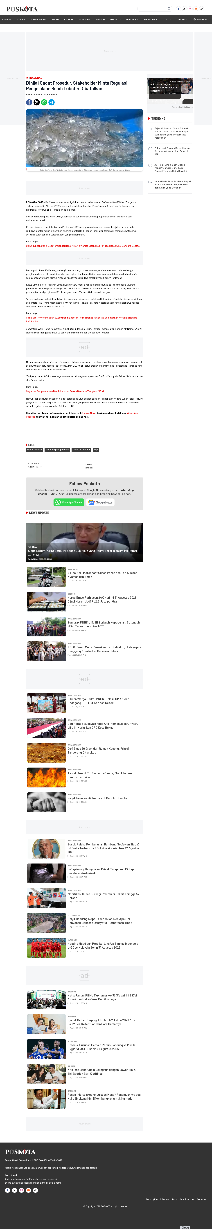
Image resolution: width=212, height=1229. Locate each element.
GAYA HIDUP (132, 19)
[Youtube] (195, 8)
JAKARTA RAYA (38, 19)
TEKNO (55, 19)
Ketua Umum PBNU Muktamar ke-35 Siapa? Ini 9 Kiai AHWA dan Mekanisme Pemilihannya (102, 997)
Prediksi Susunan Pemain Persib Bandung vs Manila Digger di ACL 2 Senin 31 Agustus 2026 (101, 1047)
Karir (182, 1199)
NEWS (20, 19)
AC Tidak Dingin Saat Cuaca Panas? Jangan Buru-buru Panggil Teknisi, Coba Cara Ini (170, 167)
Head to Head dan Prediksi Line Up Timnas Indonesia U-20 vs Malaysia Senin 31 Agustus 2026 (103, 945)
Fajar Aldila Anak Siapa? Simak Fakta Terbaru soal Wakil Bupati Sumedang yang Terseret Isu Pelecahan (171, 133)
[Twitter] (184, 8)
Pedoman (201, 1199)
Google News (89, 412)
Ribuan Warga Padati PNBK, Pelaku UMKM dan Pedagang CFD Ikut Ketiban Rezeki (98, 701)
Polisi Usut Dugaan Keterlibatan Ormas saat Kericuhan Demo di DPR (172, 151)
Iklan (174, 1199)
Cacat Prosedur (81, 449)
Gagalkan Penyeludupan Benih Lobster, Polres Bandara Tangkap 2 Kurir (65, 391)
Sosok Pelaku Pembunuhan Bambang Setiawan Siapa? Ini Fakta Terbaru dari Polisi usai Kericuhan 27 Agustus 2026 (104, 848)
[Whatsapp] (44, 102)
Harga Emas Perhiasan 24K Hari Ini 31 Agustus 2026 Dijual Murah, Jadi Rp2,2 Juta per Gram (102, 599)
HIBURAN (100, 19)
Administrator (34, 466)
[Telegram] (51, 102)
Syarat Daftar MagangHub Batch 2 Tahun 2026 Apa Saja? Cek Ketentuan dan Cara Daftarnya (101, 1022)
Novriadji (89, 467)
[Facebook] (178, 8)
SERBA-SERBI (151, 19)
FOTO (168, 19)
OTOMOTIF (115, 19)
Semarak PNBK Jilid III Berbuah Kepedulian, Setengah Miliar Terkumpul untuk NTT (104, 624)
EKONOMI (68, 19)
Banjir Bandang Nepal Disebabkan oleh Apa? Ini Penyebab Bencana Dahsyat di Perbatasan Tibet (100, 920)
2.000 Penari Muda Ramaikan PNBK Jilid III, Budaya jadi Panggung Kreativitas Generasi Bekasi (104, 649)
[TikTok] (201, 8)
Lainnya (181, 19)
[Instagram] (190, 8)
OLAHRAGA (84, 19)
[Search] (169, 9)
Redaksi (165, 1199)
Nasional (32, 547)
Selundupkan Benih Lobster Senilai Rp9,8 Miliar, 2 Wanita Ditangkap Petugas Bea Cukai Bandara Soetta (83, 245)
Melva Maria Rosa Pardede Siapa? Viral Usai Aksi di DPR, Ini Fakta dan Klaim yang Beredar (172, 184)
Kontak (190, 1199)
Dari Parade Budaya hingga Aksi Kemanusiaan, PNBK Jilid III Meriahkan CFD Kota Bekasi (103, 725)
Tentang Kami (152, 1199)
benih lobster (34, 449)
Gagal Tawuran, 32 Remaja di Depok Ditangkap (98, 798)
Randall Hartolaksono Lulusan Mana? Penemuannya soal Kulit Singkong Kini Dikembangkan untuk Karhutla (104, 1096)
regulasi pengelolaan (57, 449)
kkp (96, 449)
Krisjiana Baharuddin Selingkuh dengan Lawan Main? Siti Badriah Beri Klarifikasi (102, 1071)
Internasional (75, 915)
